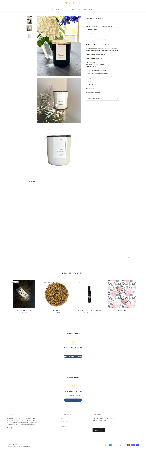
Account (123, 3)
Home (51, 9)
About (66, 9)
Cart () (139, 3)
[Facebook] (7, 428)
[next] (141, 295)
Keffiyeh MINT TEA (24, 310)
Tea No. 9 (56, 310)
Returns (63, 424)
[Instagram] (11, 428)
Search (130, 3)
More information (93, 98)
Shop (58, 9)
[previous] (5, 295)
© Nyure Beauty (12, 444)
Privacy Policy (64, 421)
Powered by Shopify (24, 446)
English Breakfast (122, 310)
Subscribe (99, 430)
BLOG (74, 9)
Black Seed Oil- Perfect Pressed (89, 310)
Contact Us (64, 427)
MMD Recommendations (88, 9)
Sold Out (102, 40)
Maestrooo (15, 446)
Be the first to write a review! (73, 356)
